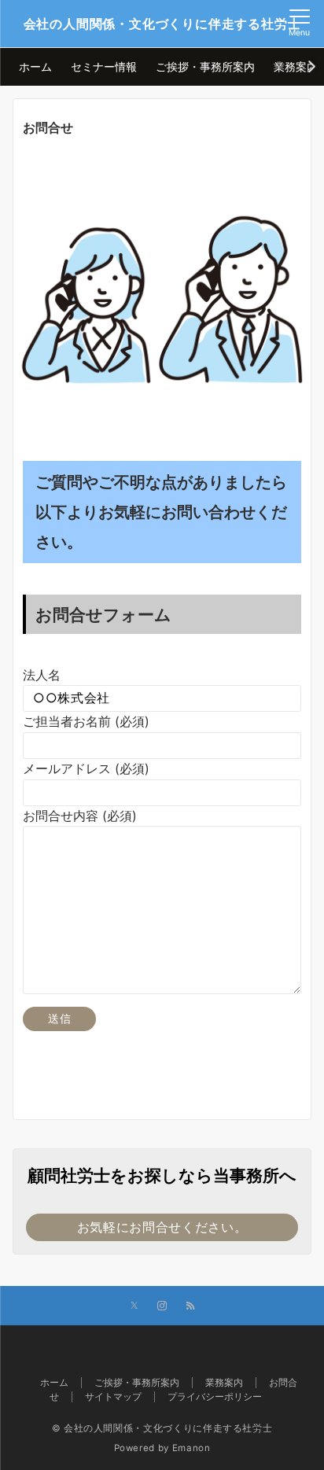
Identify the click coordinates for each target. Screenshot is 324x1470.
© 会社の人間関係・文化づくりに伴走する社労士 (162, 1428)
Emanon (191, 1447)
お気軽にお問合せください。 (162, 1227)
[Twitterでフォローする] (134, 1306)
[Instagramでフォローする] (162, 1306)
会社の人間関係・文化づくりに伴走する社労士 (162, 23)
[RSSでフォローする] (190, 1306)
